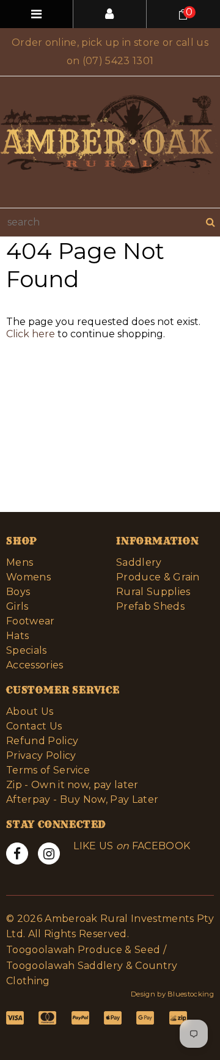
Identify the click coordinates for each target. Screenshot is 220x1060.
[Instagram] (49, 853)
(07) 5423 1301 (117, 61)
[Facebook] (17, 853)
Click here (31, 334)
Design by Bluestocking (172, 994)
